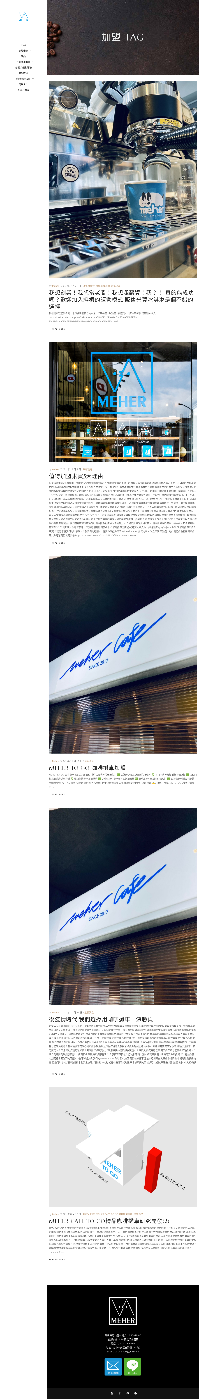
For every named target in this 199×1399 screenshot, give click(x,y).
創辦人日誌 (89, 1214)
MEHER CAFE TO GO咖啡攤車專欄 (114, 1214)
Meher (56, 285)
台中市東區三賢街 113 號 (126, 1347)
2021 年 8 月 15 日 (71, 1214)
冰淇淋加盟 (89, 285)
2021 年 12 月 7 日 (71, 469)
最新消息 (115, 285)
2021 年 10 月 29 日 (72, 1012)
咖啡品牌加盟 (103, 285)
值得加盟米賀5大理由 (76, 476)
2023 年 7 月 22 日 (71, 285)
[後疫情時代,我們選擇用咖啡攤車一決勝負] (123, 906)
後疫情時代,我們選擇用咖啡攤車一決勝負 (101, 1019)
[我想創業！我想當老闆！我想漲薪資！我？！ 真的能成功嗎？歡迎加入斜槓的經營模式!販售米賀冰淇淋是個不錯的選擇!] (123, 179)
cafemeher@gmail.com (127, 1351)
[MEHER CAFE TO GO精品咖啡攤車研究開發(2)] (123, 1147)
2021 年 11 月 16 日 (72, 761)
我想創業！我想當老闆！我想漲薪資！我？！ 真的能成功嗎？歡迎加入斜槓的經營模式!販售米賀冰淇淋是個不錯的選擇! (121, 299)
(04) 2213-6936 (126, 1343)
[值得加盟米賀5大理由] (123, 402)
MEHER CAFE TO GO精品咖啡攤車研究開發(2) (109, 1221)
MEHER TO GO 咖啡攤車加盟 (87, 768)
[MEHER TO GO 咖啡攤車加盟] (123, 655)
